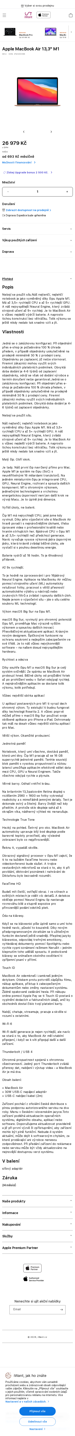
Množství (8, 182)
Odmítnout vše (37, 1421)
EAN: (11, 54)
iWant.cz (42, 1337)
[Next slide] (71, 32)
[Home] (29, 15)
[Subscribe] (61, 1309)
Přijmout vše (37, 1411)
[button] (4, 15)
